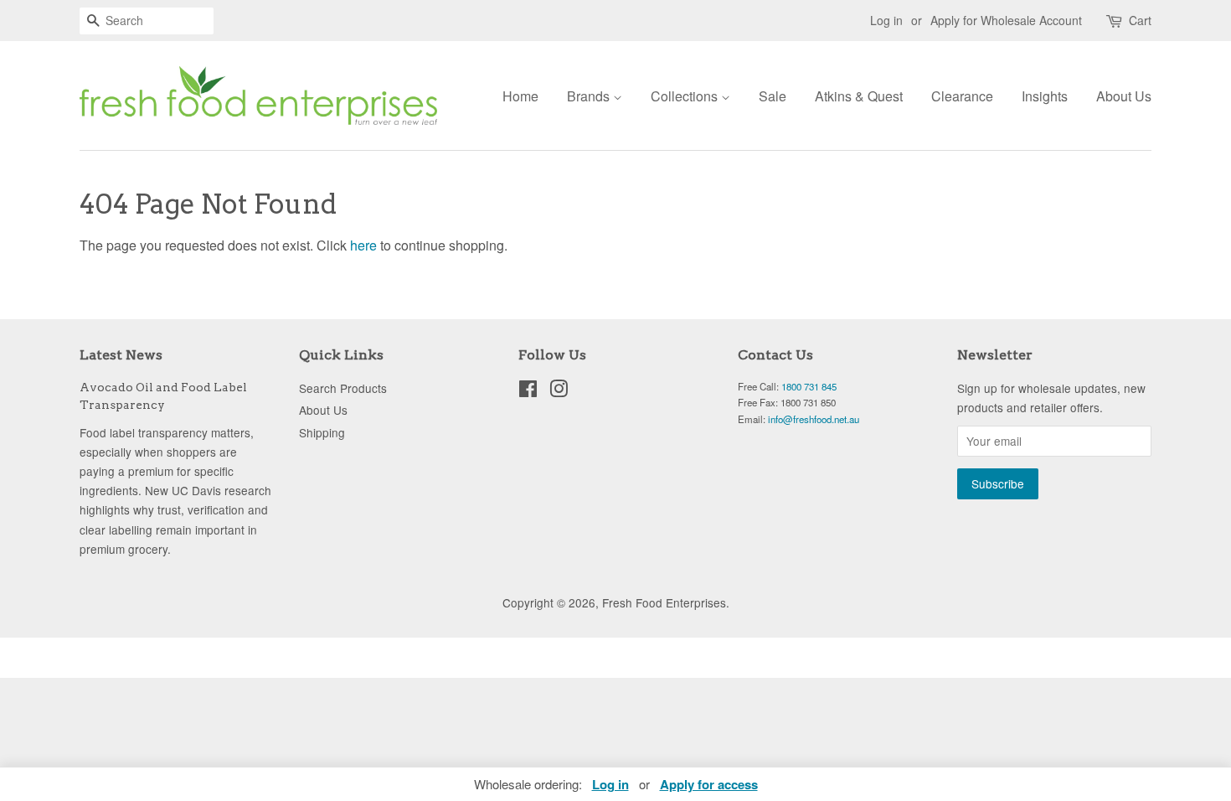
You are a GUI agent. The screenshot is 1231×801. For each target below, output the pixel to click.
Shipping (322, 432)
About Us (1123, 96)
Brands (590, 96)
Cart (1140, 20)
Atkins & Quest (859, 96)
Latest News (121, 355)
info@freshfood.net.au (813, 419)
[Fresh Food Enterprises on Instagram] (558, 391)
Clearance (962, 96)
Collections (686, 96)
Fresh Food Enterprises (664, 602)
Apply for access (709, 784)
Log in (886, 20)
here (363, 245)
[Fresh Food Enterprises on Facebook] (528, 391)
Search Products (343, 388)
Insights (1045, 96)
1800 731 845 (809, 386)
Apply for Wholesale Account (1006, 20)
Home (520, 96)
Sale (772, 96)
